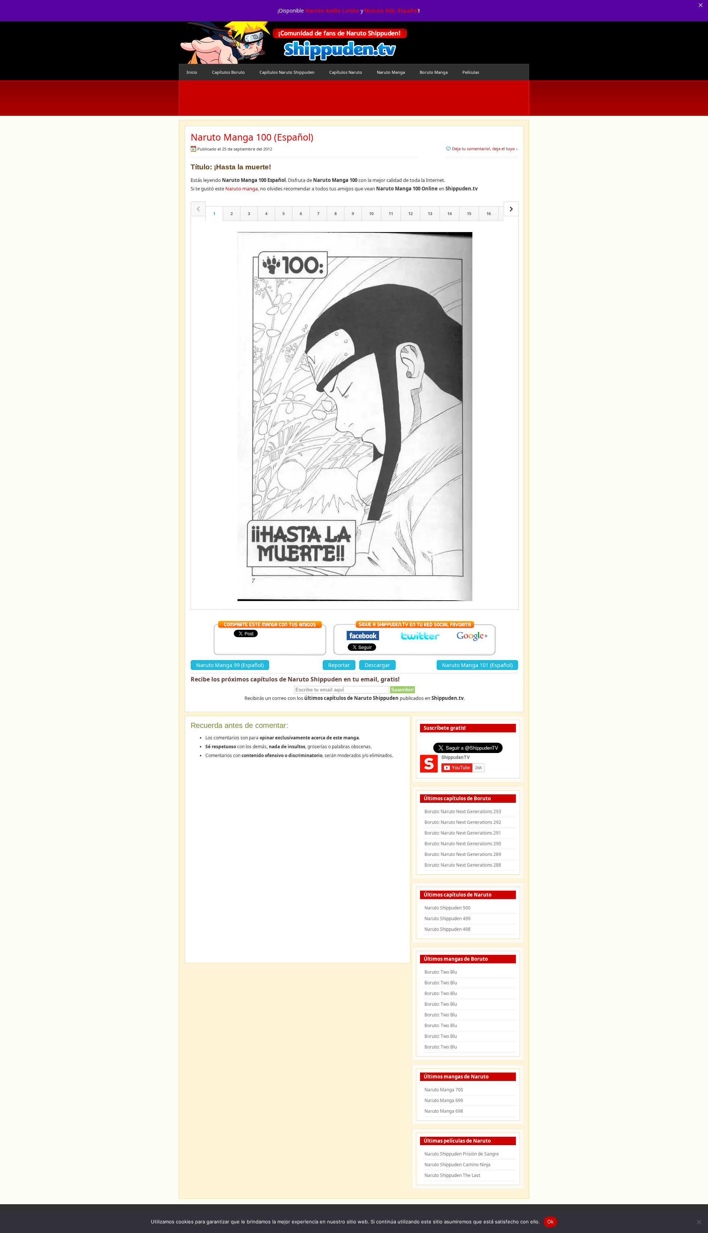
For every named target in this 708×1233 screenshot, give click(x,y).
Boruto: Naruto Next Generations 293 (462, 811)
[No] (698, 1222)
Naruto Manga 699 (443, 1100)
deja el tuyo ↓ (505, 148)
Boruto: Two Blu (440, 972)
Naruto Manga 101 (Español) (477, 665)
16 (488, 213)
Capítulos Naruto (345, 72)
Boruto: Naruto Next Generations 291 (462, 833)
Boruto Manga (434, 72)
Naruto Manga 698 (443, 1111)
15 (469, 213)
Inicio (192, 72)
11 (391, 213)
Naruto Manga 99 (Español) (230, 665)
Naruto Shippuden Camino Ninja (457, 1164)
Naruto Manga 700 (443, 1090)
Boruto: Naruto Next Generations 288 (462, 865)
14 (449, 213)
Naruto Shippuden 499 (447, 918)
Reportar (339, 665)
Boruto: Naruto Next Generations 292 (462, 822)
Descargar (377, 665)
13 (430, 213)
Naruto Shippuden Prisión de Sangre (461, 1154)
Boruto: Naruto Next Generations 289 (462, 854)
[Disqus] (298, 863)
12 (410, 213)
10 (371, 213)
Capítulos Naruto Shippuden (287, 72)
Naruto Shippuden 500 (447, 908)
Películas (470, 72)
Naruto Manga (391, 72)
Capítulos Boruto (228, 72)
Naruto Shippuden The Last (452, 1175)
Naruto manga (241, 188)
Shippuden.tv (293, 42)
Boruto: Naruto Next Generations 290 (462, 843)
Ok (550, 1222)
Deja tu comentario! (471, 148)
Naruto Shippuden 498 (447, 929)
